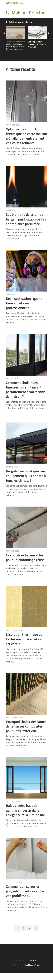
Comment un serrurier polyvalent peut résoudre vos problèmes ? (25, 891)
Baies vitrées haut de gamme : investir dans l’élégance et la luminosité (25, 810)
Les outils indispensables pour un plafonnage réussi (25, 557)
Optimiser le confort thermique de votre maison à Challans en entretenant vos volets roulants (26, 136)
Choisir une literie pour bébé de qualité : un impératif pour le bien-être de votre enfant (15, 45)
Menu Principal (16, 3)
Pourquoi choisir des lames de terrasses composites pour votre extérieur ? (26, 726)
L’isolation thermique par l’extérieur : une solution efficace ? (25, 639)
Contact (19, 960)
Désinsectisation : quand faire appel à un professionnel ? (24, 303)
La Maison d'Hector (25, 12)
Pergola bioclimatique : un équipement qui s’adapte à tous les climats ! (26, 475)
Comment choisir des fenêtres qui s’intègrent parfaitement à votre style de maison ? (25, 389)
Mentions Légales (30, 960)
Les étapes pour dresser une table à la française (37, 44)
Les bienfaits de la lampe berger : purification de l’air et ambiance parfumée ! (26, 219)
